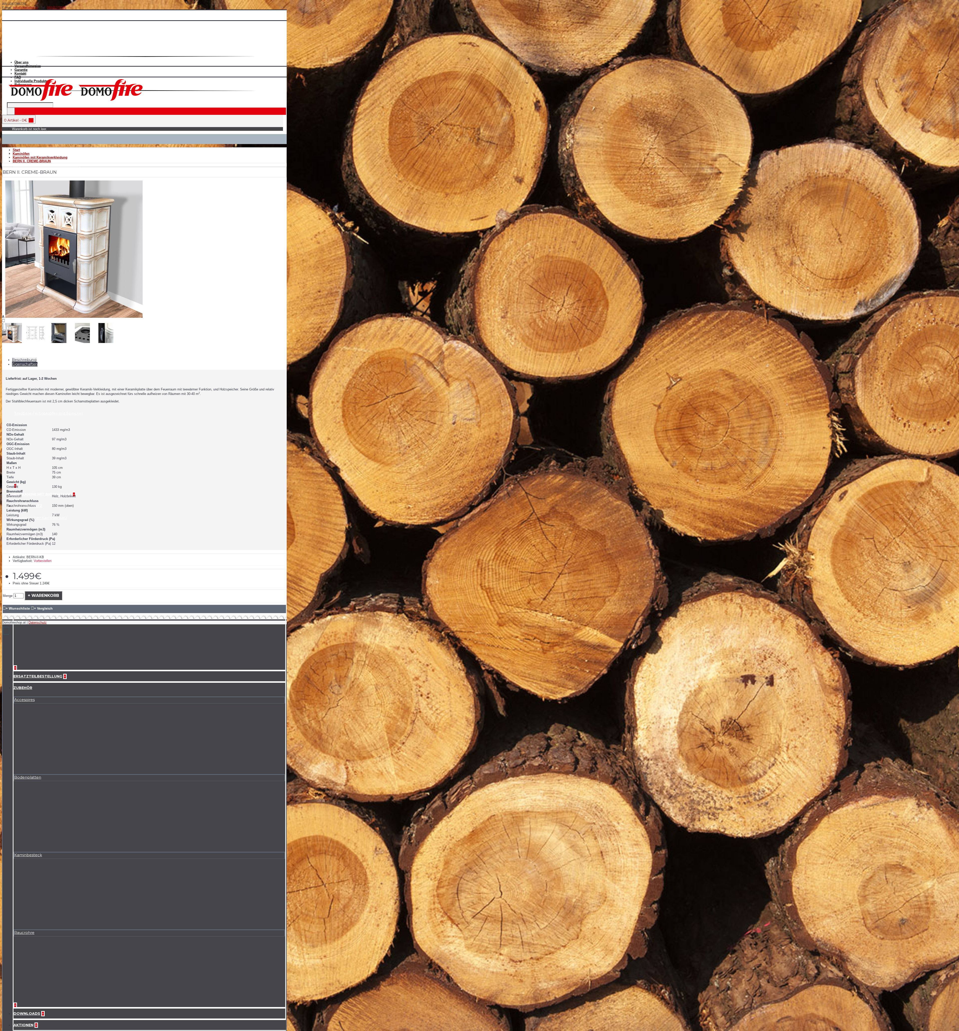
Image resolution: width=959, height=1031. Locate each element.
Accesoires (24, 699)
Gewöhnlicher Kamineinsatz (40, 517)
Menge (7, 596)
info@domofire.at (25, 7)
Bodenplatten (27, 777)
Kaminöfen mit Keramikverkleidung (47, 165)
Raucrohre (24, 932)
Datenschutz (37, 622)
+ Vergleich (43, 608)
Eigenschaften (24, 364)
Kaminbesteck (28, 855)
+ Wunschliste (18, 608)
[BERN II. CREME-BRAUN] (74, 317)
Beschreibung (24, 359)
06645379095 (56, 7)
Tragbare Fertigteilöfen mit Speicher (48, 413)
